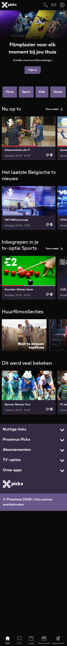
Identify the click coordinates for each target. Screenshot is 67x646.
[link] (28, 138)
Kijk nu (32, 70)
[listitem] (24, 335)
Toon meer (52, 109)
